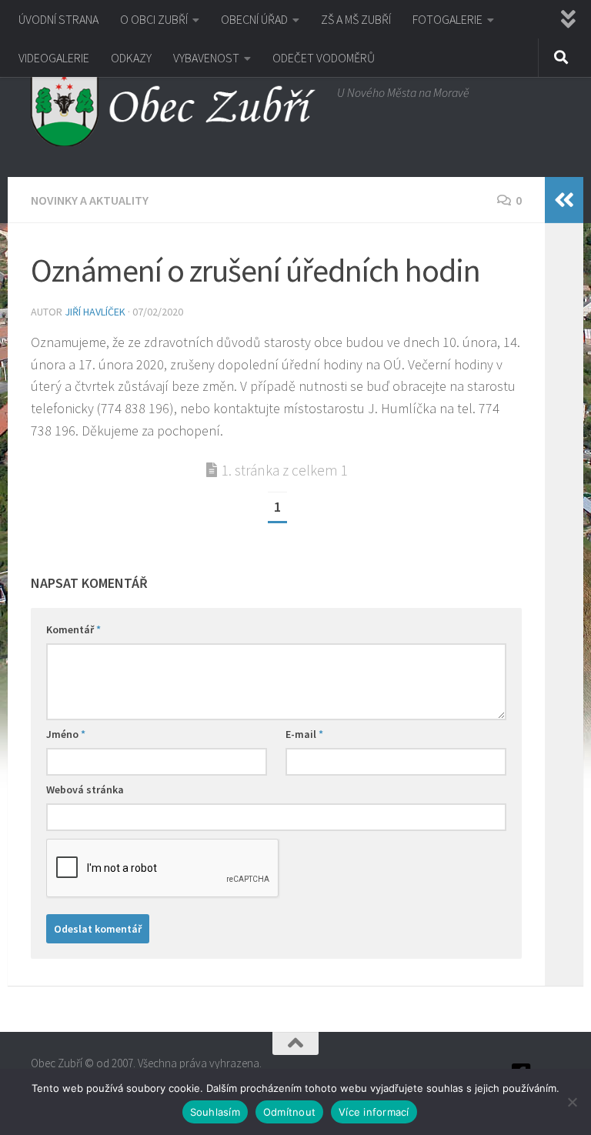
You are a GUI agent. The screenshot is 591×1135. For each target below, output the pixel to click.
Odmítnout (289, 1112)
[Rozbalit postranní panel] (564, 200)
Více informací (374, 1112)
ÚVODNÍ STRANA (58, 19)
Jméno (65, 734)
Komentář (73, 629)
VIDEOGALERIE (53, 57)
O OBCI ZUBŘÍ (154, 19)
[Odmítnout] (571, 1102)
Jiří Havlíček (95, 312)
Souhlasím (215, 1112)
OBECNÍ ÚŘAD (254, 19)
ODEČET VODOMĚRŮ (323, 57)
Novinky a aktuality (90, 200)
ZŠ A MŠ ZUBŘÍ (356, 19)
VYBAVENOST (206, 57)
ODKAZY (131, 57)
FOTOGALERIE (447, 19)
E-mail (304, 734)
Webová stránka (85, 789)
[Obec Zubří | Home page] (176, 107)
